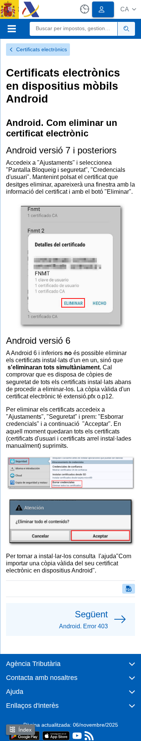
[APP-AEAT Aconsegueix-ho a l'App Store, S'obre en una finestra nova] (56, 735)
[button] (128, 9)
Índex (25, 730)
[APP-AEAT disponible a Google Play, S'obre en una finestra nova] (24, 735)
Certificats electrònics (41, 49)
